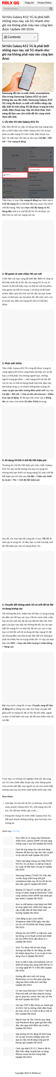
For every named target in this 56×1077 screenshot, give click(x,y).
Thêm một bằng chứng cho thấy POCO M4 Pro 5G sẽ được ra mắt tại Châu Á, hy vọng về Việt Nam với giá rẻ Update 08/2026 (34, 865)
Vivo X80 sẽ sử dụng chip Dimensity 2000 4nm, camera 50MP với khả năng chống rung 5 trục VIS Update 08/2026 (34, 841)
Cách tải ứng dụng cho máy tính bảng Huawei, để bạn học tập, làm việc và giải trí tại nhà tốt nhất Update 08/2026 (34, 852)
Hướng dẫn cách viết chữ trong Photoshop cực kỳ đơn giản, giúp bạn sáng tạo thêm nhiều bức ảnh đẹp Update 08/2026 (33, 980)
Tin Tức (16, 831)
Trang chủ (29, 3)
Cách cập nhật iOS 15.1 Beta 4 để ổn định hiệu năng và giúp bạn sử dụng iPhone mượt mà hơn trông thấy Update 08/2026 (33, 1052)
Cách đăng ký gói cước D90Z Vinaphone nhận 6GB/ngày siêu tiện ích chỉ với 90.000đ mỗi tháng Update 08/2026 (33, 923)
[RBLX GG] (10, 2)
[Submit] (50, 8)
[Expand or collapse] (34, 37)
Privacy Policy (44, 3)
